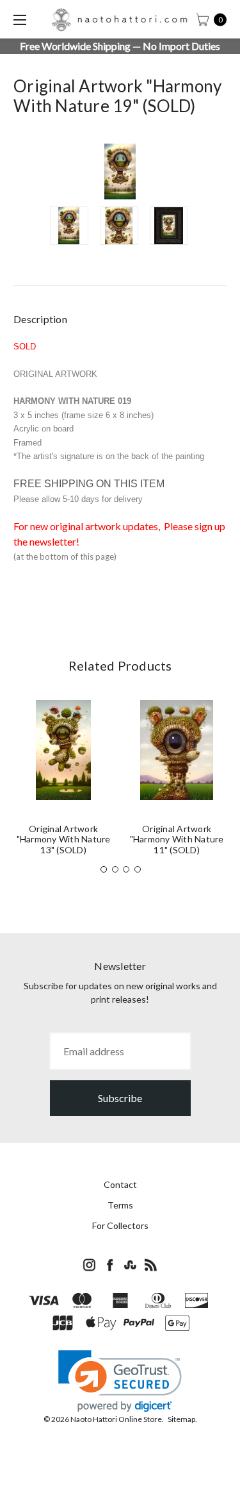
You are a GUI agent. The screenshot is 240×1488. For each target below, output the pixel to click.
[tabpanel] (63, 782)
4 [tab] (137, 869)
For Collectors (120, 1225)
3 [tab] (126, 869)
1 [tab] (103, 869)
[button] (120, 1381)
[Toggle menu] (19, 19)
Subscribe (120, 1098)
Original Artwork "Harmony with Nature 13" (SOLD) (64, 839)
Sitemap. (182, 1419)
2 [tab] (115, 869)
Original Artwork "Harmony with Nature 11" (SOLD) (177, 839)
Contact (120, 1184)
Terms (120, 1205)
